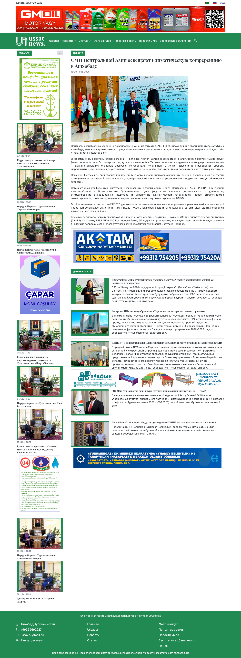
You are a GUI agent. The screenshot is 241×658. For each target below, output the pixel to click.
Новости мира (148, 40)
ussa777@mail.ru (32, 635)
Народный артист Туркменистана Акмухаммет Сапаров (36, 557)
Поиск (163, 646)
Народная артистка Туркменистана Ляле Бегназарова (39, 405)
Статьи (83, 40)
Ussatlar (54, 40)
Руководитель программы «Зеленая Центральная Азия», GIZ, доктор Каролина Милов (37, 449)
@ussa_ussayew (31, 640)
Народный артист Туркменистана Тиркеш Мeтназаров (36, 208)
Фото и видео (102, 40)
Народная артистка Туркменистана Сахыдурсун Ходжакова (36, 251)
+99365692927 (31, 629)
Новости (67, 40)
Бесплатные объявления (175, 40)
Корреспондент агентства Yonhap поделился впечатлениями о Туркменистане (36, 163)
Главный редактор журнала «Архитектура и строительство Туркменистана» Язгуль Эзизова (35, 360)
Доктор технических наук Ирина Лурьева (35, 600)
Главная (93, 624)
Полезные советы (125, 40)
